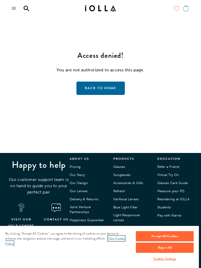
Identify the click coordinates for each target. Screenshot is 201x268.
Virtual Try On (168, 175)
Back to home (100, 88)
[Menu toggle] (14, 8)
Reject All (165, 247)
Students (164, 207)
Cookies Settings (164, 258)
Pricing (75, 167)
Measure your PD (171, 191)
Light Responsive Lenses (126, 217)
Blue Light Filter (125, 207)
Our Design (79, 183)
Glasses (119, 167)
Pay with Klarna (169, 215)
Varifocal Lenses (126, 199)
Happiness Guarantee (87, 220)
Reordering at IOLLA (173, 199)
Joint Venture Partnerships (80, 209)
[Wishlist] (176, 8)
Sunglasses (122, 175)
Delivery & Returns (84, 199)
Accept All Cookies (164, 236)
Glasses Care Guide (172, 183)
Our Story (77, 175)
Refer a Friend (168, 167)
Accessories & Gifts (128, 183)
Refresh (119, 191)
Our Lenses (79, 191)
